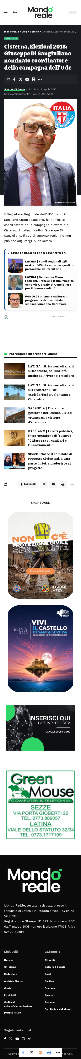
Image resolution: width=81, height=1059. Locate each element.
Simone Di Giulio (14, 89)
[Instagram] (23, 1039)
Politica (11, 38)
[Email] (27, 79)
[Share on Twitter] (20, 79)
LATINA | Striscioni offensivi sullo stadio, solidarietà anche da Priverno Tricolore (51, 371)
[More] (40, 79)
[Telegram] (29, 1039)
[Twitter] (10, 1039)
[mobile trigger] (7, 12)
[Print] (33, 79)
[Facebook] (5, 1039)
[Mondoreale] (40, 12)
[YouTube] (17, 1039)
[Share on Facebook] (14, 79)
